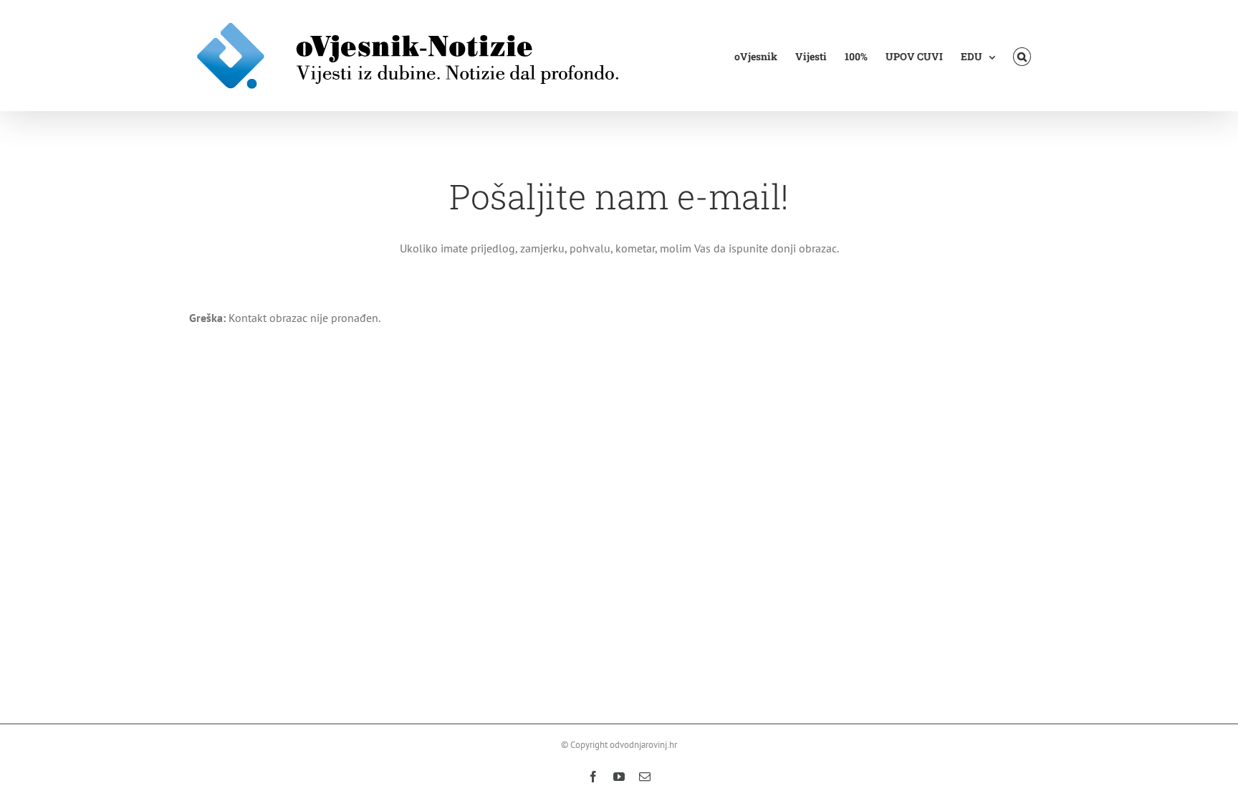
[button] (1022, 55)
